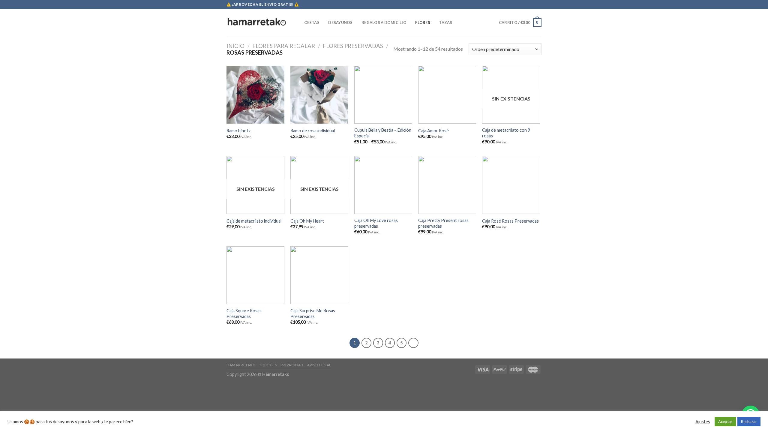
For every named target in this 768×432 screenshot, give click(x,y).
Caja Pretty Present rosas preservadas (443, 223)
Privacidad (292, 365)
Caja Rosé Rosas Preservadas (510, 221)
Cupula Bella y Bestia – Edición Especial (382, 133)
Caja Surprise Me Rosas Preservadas (312, 313)
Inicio (235, 46)
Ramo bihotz (238, 130)
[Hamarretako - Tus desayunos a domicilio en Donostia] (256, 22)
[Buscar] (298, 22)
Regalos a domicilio (384, 22)
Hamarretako (241, 365)
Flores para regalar (283, 46)
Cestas (312, 22)
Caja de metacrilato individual (253, 221)
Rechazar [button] (749, 421)
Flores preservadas (353, 46)
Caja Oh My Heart (307, 221)
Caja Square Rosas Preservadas (244, 313)
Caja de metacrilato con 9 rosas (506, 133)
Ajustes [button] (702, 421)
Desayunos (340, 22)
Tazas (445, 22)
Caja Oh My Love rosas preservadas (376, 223)
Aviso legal (319, 365)
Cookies (268, 365)
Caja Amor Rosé (433, 130)
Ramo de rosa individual (312, 130)
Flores (422, 22)
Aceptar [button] (725, 421)
